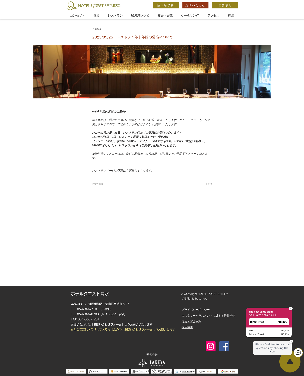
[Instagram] (211, 346)
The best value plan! (259, 292)
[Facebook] (224, 346)
